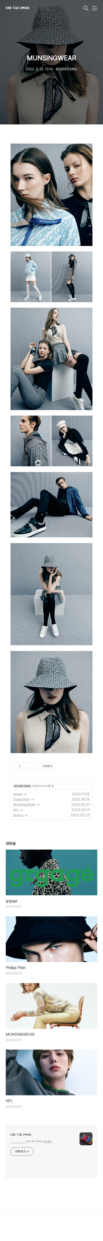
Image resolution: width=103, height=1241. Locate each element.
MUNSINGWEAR (24, 804)
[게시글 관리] (31, 766)
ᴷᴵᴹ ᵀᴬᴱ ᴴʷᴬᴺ (17, 8)
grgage (18, 794)
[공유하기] (25, 766)
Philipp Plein (21, 799)
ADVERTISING (22, 786)
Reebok (18, 815)
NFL (16, 810)
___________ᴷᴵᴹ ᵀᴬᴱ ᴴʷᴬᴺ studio (31, 1142)
